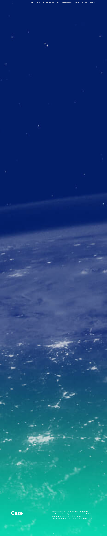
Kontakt (92, 2)
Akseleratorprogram (48, 2)
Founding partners (67, 2)
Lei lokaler (84, 2)
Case (58, 2)
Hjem (31, 2)
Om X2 (38, 2)
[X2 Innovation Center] (14, 2)
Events (77, 2)
